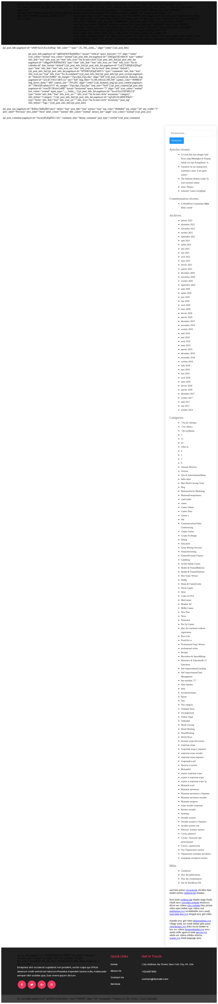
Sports (184, 697)
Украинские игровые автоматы (196, 854)
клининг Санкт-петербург (193, 191)
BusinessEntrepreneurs (191, 495)
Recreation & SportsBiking (193, 656)
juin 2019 (185, 337)
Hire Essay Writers (189, 576)
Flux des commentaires (191, 879)
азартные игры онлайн (192, 753)
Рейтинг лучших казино (192, 830)
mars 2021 (185, 261)
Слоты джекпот (188, 834)
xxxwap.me (191, 890)
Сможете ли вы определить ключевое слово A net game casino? (194, 171)
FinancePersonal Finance (192, 555)
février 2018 (186, 386)
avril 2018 (185, 378)
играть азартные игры (191, 773)
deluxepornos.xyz (202, 920)
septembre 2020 (188, 285)
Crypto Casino (187, 531)
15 (182, 439)
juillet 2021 (186, 244)
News (183, 616)
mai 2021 (185, 253)
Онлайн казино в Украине (193, 822)
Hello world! (187, 208)
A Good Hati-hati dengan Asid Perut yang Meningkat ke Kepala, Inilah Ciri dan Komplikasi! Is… (196, 158)
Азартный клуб (188, 761)
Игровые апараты (189, 801)
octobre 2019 (187, 329)
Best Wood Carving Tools (192, 483)
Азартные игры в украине (193, 749)
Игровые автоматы (190, 789)
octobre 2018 (187, 361)
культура (185, 813)
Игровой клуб (187, 785)
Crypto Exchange (189, 535)
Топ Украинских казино (192, 850)
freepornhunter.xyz (194, 929)
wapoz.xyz (174, 938)
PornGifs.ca (186, 640)
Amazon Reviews (189, 467)
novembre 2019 (188, 325)
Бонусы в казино (189, 765)
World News (186, 737)
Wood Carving (187, 725)
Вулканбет (186, 769)
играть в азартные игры (192, 777)
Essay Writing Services (191, 547)
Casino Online (187, 507)
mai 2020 (185, 301)
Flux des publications (190, 875)
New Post (185, 612)
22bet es (184, 447)
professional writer (189, 648)
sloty (183, 689)
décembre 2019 (188, 321)
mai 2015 (185, 406)
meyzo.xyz (201, 932)
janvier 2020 (186, 317)
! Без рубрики (187, 431)
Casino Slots (186, 511)
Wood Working (188, 729)
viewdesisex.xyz (177, 926)
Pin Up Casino (187, 624)
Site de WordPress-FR (191, 883)
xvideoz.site (186, 899)
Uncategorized (187, 713)
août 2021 (185, 240)
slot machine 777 (188, 680)
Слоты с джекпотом (190, 846)
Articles (184, 471)
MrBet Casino (187, 608)
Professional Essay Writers (193, 644)
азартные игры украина (192, 757)
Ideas (183, 592)
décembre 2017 (188, 394)
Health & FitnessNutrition (192, 572)
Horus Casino (187, 588)
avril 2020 (185, 305)
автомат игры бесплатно (192, 741)
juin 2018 (185, 369)
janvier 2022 (186, 220)
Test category (187, 705)
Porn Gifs (185, 636)
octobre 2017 (187, 398)
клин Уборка (187, 187)
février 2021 (186, 265)
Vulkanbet (185, 721)
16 (182, 443)
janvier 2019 (186, 349)
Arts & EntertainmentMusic (193, 475)
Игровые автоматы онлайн (194, 797)
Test (183, 701)
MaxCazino (186, 600)
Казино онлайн (188, 809)
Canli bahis (186, 499)
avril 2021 (185, 257)
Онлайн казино (188, 818)
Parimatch (185, 620)
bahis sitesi (186, 479)
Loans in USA (187, 596)
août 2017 (185, 402)
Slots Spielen (187, 684)
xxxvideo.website (190, 902)
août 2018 (185, 365)
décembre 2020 (188, 273)
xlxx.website (193, 905)
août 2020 (185, 289)
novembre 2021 (188, 228)
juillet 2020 (186, 293)
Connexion (186, 871)
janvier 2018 (186, 390)
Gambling (185, 560)
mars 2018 (185, 382)
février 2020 (186, 313)
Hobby (184, 580)
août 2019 (185, 333)
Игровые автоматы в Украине (195, 793)
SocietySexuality (188, 693)
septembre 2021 (188, 236)
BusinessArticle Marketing (193, 491)
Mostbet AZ (186, 604)
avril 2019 (185, 341)
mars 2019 (185, 345)
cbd (182, 519)
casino (184, 503)
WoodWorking (187, 733)
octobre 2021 (187, 232)
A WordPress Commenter (192, 204)
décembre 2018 (188, 353)
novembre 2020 (188, 277)
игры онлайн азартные (192, 805)
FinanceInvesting (188, 551)
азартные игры (188, 745)
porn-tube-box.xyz (178, 914)
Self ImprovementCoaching (193, 668)
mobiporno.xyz (177, 911)
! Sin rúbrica (186, 427)
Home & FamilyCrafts (191, 584)
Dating (184, 539)
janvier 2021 (186, 269)
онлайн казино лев (190, 826)
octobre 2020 (187, 281)
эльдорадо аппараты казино (194, 858)
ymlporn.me (190, 893)
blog (183, 487)
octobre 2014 (187, 410)
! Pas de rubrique (188, 423)
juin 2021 (185, 249)
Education (185, 543)
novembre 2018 (188, 357)
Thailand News (188, 709)
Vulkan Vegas (187, 717)
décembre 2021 (188, 224)
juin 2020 (185, 297)
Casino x (185, 515)
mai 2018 (185, 373)
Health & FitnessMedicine (192, 568)
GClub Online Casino (190, 564)
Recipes (184, 652)
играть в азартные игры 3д (194, 781)
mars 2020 (185, 309)
